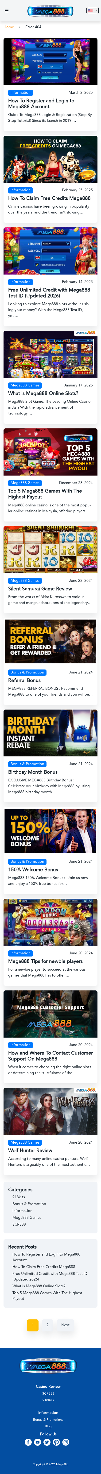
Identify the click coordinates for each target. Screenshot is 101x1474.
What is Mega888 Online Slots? (43, 393)
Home (9, 27)
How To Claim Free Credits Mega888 (49, 198)
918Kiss (48, 1400)
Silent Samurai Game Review (40, 589)
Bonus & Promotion (27, 672)
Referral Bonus (24, 680)
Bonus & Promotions (48, 1419)
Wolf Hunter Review (30, 1150)
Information (21, 93)
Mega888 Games (25, 385)
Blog (48, 1426)
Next (65, 1325)
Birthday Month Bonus (33, 772)
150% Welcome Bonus (33, 869)
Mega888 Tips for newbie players (45, 961)
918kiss (18, 1197)
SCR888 (19, 1225)
